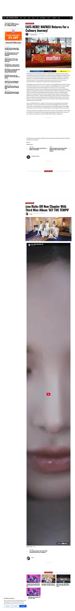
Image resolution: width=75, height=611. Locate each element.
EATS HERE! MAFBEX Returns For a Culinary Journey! (12, 24)
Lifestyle (48, 17)
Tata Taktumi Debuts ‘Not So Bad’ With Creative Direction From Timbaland (12, 54)
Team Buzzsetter (33, 34)
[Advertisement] (37, 8)
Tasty (37, 17)
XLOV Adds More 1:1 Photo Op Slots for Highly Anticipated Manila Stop (12, 65)
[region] (15, 602)
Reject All (15, 606)
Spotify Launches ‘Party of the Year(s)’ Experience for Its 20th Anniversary (11, 60)
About (25, 17)
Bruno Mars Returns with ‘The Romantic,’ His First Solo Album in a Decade (12, 77)
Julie (31, 193)
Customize (8, 606)
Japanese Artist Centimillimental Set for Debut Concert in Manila (12, 82)
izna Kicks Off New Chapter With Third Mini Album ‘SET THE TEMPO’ (12, 49)
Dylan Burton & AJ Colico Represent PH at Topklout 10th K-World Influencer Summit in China (12, 71)
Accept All (23, 606)
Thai (10, 84)
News (59, 17)
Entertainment (43, 17)
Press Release (7, 22)
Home (21, 17)
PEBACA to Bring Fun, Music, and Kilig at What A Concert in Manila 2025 (12, 87)
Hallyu (33, 17)
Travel (29, 17)
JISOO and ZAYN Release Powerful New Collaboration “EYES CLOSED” (12, 93)
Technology (54, 17)
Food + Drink (11, 22)
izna (35, 525)
